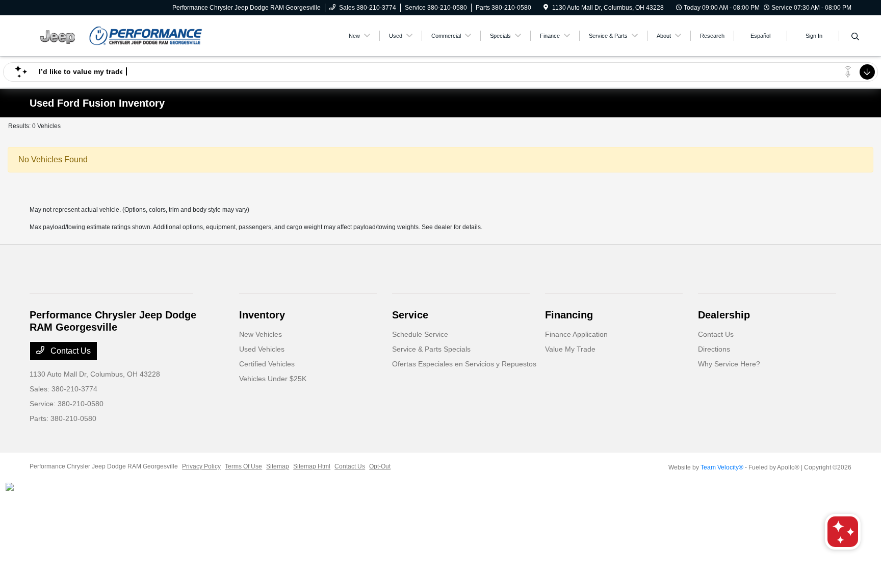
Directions (714, 349)
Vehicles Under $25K (272, 379)
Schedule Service (420, 334)
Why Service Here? (729, 364)
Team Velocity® (722, 467)
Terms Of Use (243, 466)
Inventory (262, 314)
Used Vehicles (261, 349)
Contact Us (69, 350)
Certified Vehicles (267, 364)
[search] (855, 37)
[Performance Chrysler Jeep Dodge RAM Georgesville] (117, 35)
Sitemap (277, 466)
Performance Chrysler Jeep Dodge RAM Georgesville (104, 466)
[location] (545, 7)
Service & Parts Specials (431, 349)
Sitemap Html (311, 466)
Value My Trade (570, 349)
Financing (569, 314)
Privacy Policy (201, 466)
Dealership (724, 314)
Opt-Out (380, 466)
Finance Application (576, 334)
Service (410, 314)
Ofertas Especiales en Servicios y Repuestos (464, 364)
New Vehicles (260, 334)
